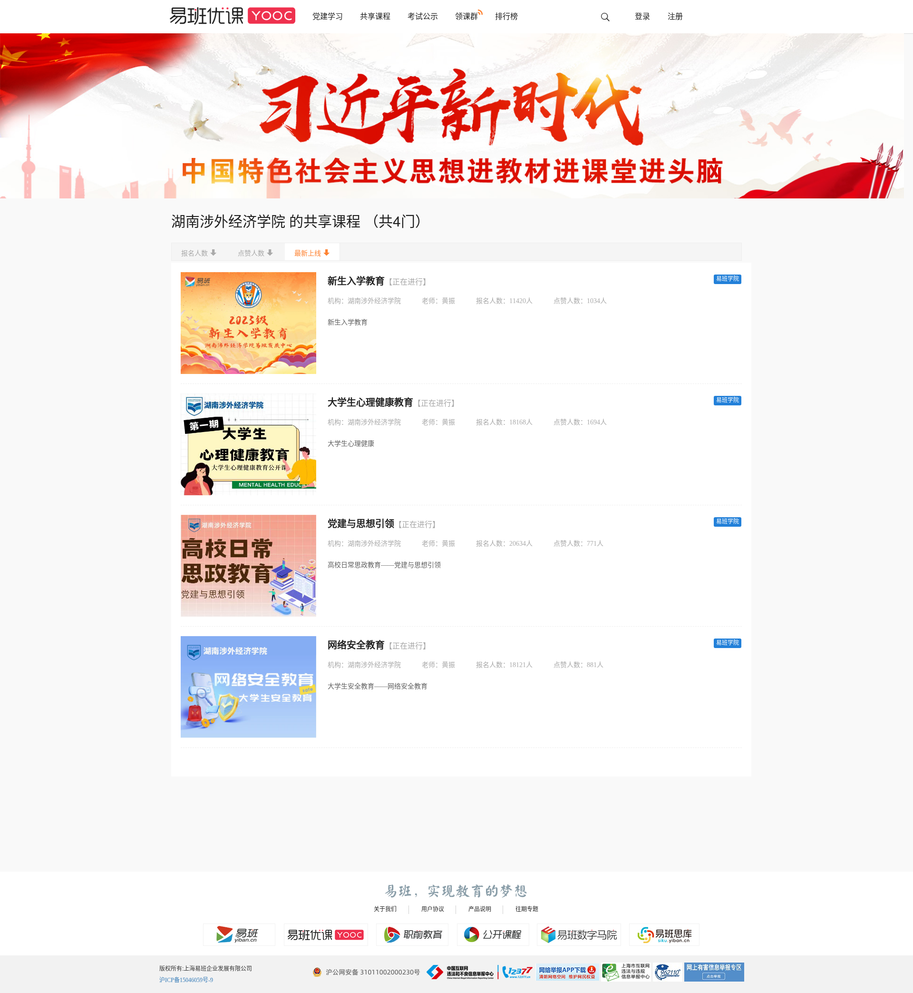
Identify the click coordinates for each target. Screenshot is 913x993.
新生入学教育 (379, 281)
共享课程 (375, 16)
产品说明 (479, 909)
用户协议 (432, 909)
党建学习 (327, 16)
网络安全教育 (379, 645)
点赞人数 (251, 253)
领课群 (466, 16)
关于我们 (385, 909)
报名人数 (194, 253)
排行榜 (506, 16)
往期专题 (526, 909)
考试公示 (423, 16)
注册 (675, 16)
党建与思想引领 (384, 524)
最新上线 (307, 253)
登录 (642, 16)
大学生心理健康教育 (393, 402)
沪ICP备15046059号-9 (186, 980)
